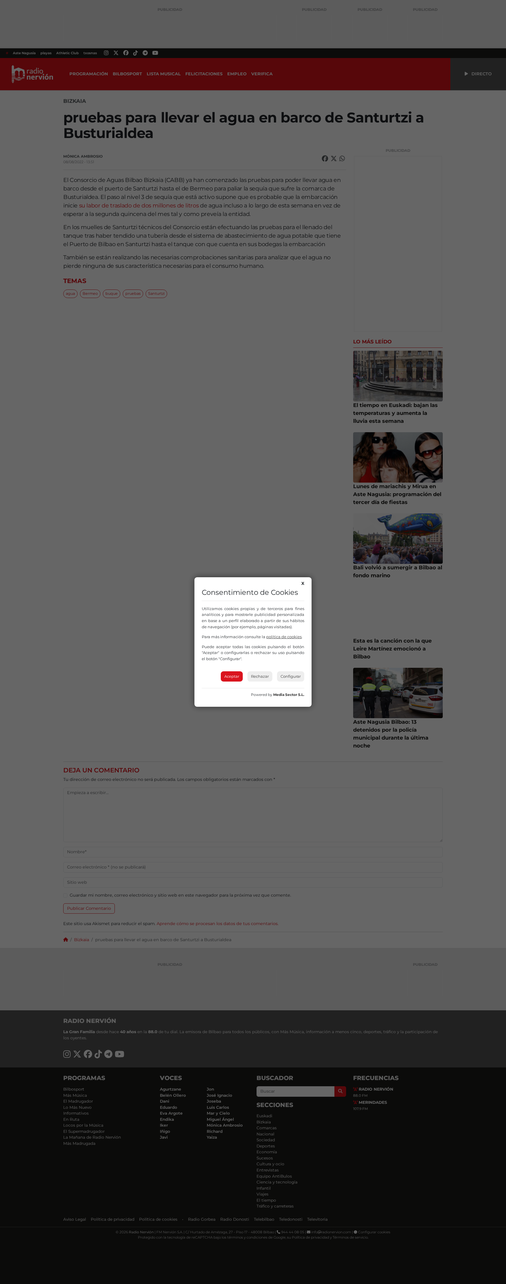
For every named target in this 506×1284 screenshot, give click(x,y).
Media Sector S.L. (288, 694)
